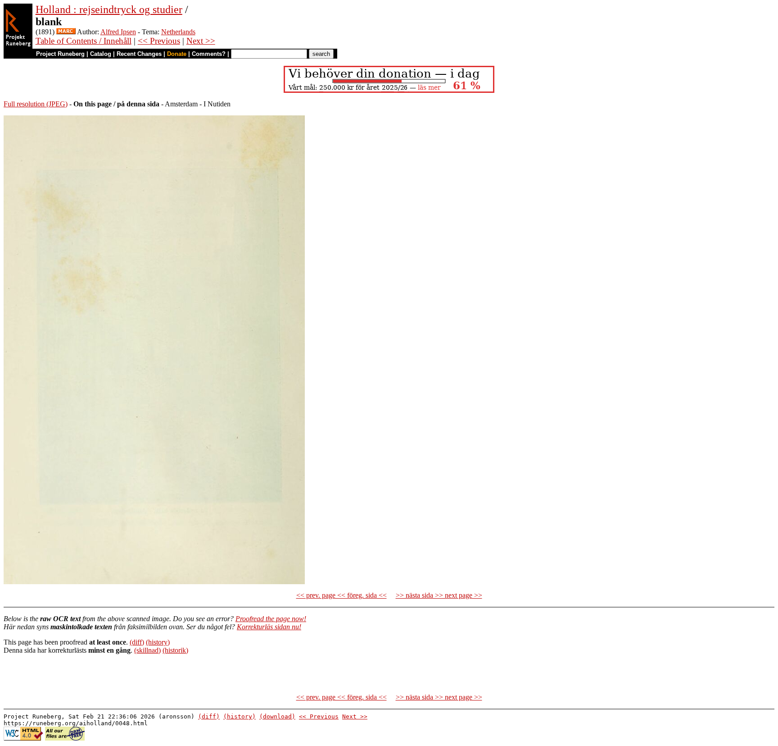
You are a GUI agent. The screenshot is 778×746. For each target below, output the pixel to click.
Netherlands (178, 32)
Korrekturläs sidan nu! (269, 627)
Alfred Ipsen (118, 32)
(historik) (175, 650)
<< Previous (159, 41)
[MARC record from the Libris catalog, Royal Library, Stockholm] (66, 32)
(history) (158, 642)
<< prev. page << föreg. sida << (341, 595)
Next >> (200, 41)
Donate (176, 53)
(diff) (137, 642)
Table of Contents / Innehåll (83, 41)
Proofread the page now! (270, 618)
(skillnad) (147, 650)
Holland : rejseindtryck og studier (109, 9)
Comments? (209, 53)
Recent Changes (139, 53)
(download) (277, 716)
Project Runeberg (60, 53)
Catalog (100, 53)
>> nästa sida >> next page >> (439, 595)
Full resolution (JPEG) (36, 104)
